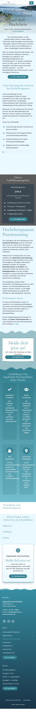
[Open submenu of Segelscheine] (32, 635)
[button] (18, 77)
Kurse (11, 29)
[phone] (13, 621)
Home (6, 29)
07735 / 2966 (14, 610)
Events (5, 665)
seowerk (23, 704)
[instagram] (4, 621)
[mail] (8, 621)
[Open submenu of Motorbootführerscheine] (32, 639)
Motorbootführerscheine (23, 29)
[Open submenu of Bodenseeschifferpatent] (32, 632)
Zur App (16, 324)
